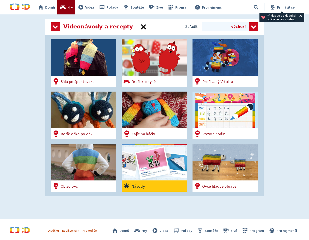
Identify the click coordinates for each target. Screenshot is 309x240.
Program (182, 7)
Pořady (112, 7)
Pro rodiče (90, 230)
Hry (70, 7)
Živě (159, 7)
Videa (89, 7)
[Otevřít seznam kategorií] (55, 26)
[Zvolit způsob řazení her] (253, 26)
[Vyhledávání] (256, 7)
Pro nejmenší (212, 7)
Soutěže (137, 7)
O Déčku (53, 230)
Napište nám (70, 230)
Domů (50, 7)
